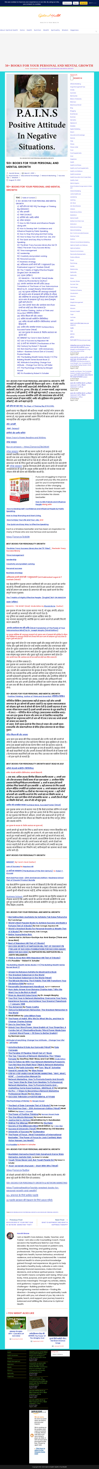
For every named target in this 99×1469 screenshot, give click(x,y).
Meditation (73, 215)
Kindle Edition (60, 1059)
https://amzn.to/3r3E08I (18, 536)
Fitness (72, 144)
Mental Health (74, 218)
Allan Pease (37, 1070)
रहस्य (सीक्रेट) (12, 602)
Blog (71, 108)
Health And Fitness (75, 165)
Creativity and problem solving (20, 564)
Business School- (14, 896)
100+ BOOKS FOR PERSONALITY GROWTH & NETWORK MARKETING (36, 1182)
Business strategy (14, 573)
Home (27, 69)
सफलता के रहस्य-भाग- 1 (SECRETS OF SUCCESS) (16, 1334)
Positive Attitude (75, 257)
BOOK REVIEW (14, 1212)
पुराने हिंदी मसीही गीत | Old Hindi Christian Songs (57, 1341)
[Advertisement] (49, 48)
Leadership (11, 559)
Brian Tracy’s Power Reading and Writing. (26, 437)
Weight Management (76, 302)
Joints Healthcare (75, 194)
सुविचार (72, 337)
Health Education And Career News (80, 177)
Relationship (74, 269)
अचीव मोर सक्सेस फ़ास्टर (16, 805)
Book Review (34, 69)
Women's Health (75, 311)
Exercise (72, 138)
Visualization (74, 293)
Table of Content (28, 198)
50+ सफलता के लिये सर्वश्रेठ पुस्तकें (22, 1195)
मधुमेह (72, 328)
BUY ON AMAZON (58, 597)
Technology (73, 287)
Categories (54, 1352)
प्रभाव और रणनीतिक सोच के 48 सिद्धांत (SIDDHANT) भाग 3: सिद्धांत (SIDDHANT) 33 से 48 (80, 385)
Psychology (73, 263)
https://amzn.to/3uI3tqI (17, 1170)
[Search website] (96, 31)
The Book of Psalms (76, 290)
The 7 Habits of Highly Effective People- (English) (28, 597)
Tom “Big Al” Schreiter (50, 1067)
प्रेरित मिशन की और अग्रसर (17, 734)
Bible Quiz (73, 102)
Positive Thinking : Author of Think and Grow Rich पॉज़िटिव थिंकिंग (36, 696)
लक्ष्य (71, 331)
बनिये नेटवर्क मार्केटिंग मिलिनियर (20, 768)
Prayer (72, 260)
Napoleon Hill (28, 866)
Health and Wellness (76, 171)
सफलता (72, 334)
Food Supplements (76, 153)
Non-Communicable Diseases (79, 233)
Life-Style (73, 203)
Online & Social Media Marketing (80, 242)
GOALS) (16, 428)
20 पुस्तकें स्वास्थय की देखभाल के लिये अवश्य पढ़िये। (29, 1200)
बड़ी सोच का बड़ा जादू (14, 406)
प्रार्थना (71, 320)
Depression (73, 123)
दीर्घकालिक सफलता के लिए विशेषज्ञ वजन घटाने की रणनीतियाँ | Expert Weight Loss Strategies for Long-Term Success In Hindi (80, 348)
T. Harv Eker (58, 1126)
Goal (71, 156)
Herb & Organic (74, 183)
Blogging (73, 111)
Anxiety (72, 90)
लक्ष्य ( (9, 428)
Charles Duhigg (24, 1021)
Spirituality (73, 272)
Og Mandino (39, 1131)
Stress (72, 278)
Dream (72, 132)
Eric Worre (36, 1093)
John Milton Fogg (32, 1015)
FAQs (71, 141)
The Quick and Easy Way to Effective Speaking (27, 524)
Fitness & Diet (74, 147)
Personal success (14, 568)
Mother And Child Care (77, 221)
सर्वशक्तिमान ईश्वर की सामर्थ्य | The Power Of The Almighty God (37, 1336)
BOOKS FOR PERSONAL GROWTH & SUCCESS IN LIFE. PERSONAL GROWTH (38, 1212)
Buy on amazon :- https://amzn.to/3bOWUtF (27, 446)
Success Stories (75, 281)
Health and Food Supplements (79, 168)
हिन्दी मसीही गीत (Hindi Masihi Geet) (80, 340)
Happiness (73, 159)
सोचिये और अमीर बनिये (15, 433)
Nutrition (72, 239)
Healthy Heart (74, 180)
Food (71, 150)
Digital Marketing (75, 129)
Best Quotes (73, 96)
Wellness (73, 305)
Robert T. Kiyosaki (26, 1111)
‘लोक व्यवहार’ (15, 466)
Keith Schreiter (26, 1067)
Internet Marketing (75, 191)
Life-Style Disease (75, 206)
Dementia (73, 120)
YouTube (73, 317)
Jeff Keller (13, 1042)
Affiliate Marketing (75, 84)
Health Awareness (75, 174)
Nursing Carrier (74, 236)
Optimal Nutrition (75, 248)
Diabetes (73, 126)
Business (73, 117)
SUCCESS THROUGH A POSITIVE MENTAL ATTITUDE (31, 1096)
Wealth (72, 299)
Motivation (73, 224)
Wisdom (15, 178)
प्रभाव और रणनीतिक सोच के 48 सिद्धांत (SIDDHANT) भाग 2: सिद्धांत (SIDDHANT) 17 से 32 (80, 395)
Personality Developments (78, 254)
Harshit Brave (14, 173)
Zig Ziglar (48, 1123)
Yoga (71, 314)
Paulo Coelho (32, 1007)
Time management (15, 555)
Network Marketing (49, 176)
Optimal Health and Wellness (79, 245)
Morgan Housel (38, 1101)
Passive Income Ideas (76, 251)
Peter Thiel (25, 1024)
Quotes (72, 266)
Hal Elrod (30, 984)
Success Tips (74, 284)
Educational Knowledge (30, 176)
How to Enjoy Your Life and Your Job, (23, 520)
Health (72, 162)
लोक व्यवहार (11, 442)
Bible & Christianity (76, 99)
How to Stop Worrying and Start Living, (23, 515)
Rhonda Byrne (49, 606)
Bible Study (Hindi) (75, 105)
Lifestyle (72, 209)
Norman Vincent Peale (50, 1114)
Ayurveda (73, 93)
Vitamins (73, 296)
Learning (73, 200)
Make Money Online (76, 212)
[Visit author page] (10, 1235)
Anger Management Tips (77, 87)
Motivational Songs (76, 227)
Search (73, 75)
